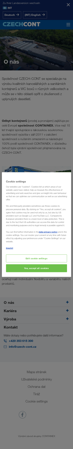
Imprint (9, 248)
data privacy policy (48, 231)
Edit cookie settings (36, 258)
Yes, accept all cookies (36, 268)
